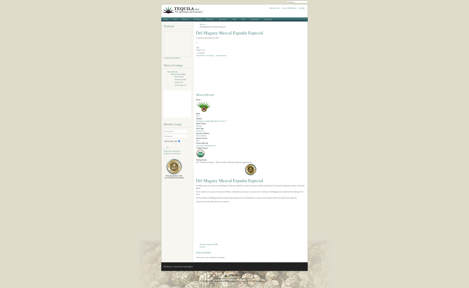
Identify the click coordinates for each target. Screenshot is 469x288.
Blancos (177, 77)
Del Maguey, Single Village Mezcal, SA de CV (211, 121)
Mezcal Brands (172, 72)
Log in (167, 147)
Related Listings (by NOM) (209, 244)
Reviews (202, 247)
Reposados (179, 79)
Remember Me (170, 141)
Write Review (201, 55)
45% (197, 141)
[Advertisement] (250, 223)
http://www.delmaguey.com (206, 145)
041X (197, 116)
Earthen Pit (200, 131)
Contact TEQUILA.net (289, 8)
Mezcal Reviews (176, 74)
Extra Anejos (179, 85)
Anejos (177, 82)
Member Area (274, 8)
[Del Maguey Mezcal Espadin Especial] (218, 74)
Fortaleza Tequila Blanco (172, 58)
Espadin (199, 126)
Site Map (301, 8)
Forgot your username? (172, 153)
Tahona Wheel (201, 136)
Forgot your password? (172, 151)
